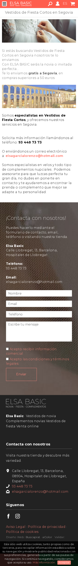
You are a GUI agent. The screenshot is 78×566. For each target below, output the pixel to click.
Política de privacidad (46, 527)
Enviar (21, 374)
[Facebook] (10, 517)
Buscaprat (33, 537)
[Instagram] (19, 517)
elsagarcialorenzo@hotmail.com (34, 282)
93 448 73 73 (16, 268)
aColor (47, 537)
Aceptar (64, 562)
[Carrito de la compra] (72, 5)
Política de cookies (22, 532)
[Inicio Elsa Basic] (26, 406)
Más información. (44, 562)
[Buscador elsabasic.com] (50, 5)
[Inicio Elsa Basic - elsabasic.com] (21, 3)
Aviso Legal (15, 527)
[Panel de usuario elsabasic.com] (57, 6)
